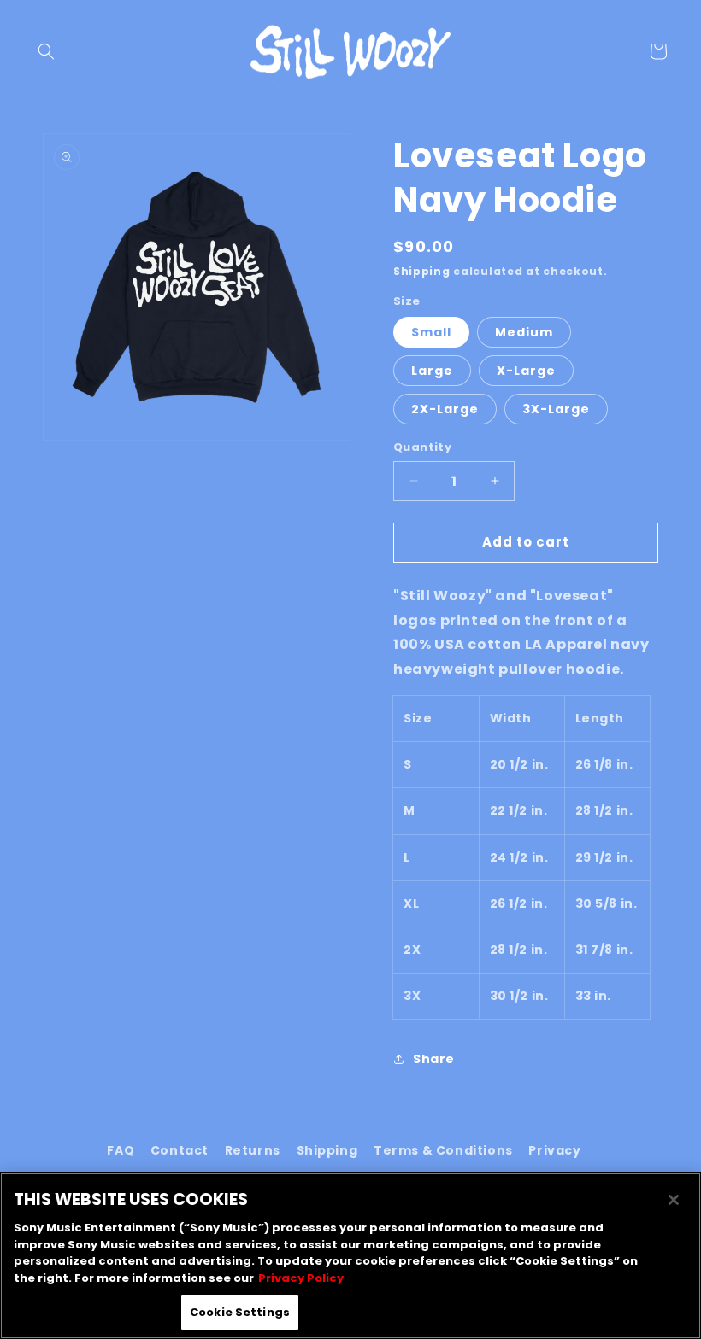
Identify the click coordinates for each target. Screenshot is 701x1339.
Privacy (554, 1150)
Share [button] (434, 1058)
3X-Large (556, 409)
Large (432, 370)
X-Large (526, 370)
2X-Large (445, 409)
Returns (252, 1150)
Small (431, 332)
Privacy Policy (301, 1278)
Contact (179, 1150)
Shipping (422, 271)
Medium (524, 332)
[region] (350, 1255)
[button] (46, 51)
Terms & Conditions (443, 1150)
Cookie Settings (240, 1312)
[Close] (673, 1200)
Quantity (422, 447)
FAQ (120, 1150)
